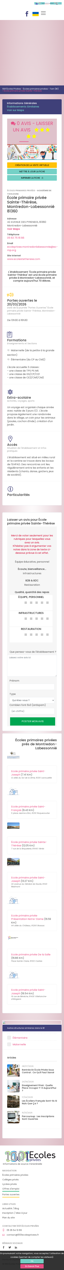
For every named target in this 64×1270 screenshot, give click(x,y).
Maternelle (19, 1044)
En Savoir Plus (32, 1266)
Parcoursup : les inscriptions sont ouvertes (38, 1118)
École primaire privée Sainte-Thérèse (29, 843)
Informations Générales (22, 103)
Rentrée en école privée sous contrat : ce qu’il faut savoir (38, 1071)
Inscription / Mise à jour (14, 1213)
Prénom (14, 680)
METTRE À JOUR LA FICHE (32, 171)
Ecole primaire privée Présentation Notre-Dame (27, 917)
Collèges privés (10, 1179)
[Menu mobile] (43, 13)
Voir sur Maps (15, 110)
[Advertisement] (32, 52)
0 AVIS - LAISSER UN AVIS (33, 126)
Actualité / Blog (10, 1208)
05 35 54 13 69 (14, 1230)
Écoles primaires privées (15, 1175)
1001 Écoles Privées (16, 6)
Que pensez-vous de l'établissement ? (33, 652)
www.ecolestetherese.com (23, 259)
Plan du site (8, 1217)
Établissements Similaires (23, 106)
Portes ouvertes (10, 1194)
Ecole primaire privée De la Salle (30, 954)
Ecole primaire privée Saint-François (28, 808)
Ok (32, 1261)
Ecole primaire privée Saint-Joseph (28, 772)
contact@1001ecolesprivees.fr (22, 1234)
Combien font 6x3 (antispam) (27, 705)
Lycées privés (9, 1184)
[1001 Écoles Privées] (30, 1156)
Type (12, 694)
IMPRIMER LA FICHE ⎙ (32, 178)
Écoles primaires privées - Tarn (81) (41, 88)
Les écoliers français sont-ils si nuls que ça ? (39, 1102)
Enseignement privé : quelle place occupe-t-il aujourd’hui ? (39, 1088)
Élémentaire (20, 1038)
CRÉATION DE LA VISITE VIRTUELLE (32, 165)
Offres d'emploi (10, 1188)
